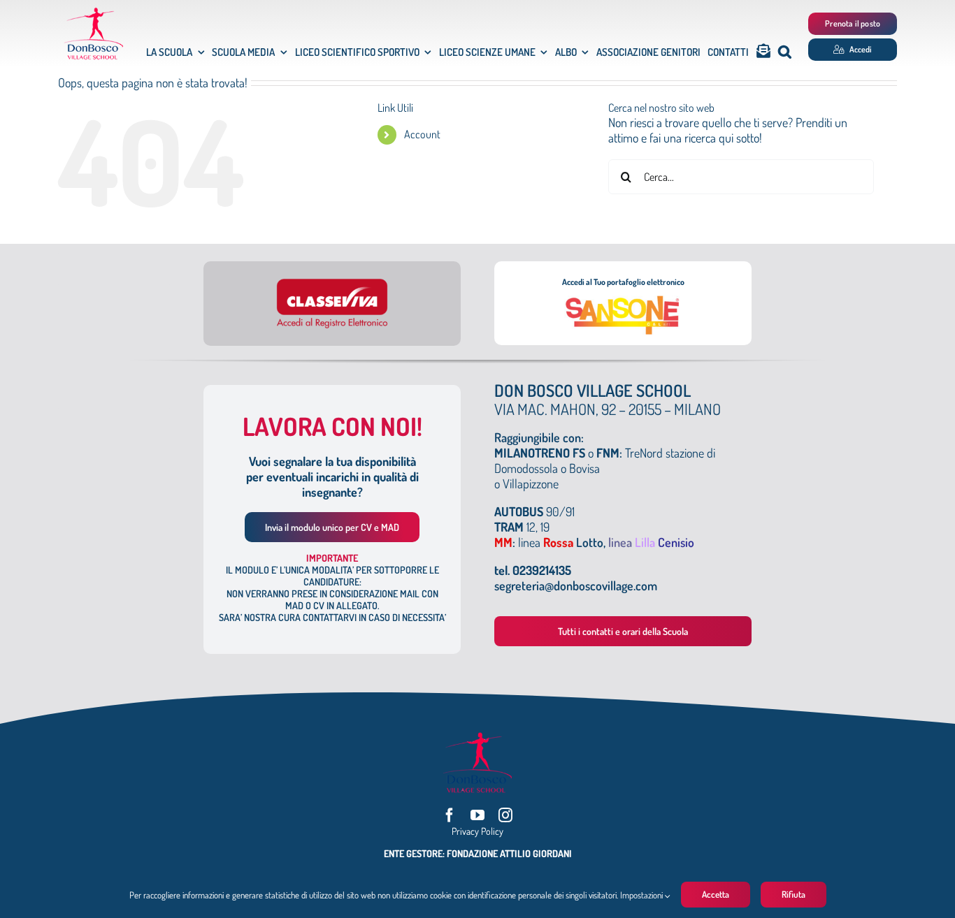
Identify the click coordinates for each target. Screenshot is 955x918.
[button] (784, 52)
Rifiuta (793, 894)
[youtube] (477, 815)
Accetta (715, 894)
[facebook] (450, 815)
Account (422, 134)
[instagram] (505, 815)
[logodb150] (93, 13)
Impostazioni (642, 895)
